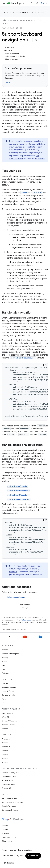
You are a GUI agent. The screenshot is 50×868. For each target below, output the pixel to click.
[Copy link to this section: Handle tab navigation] (34, 312)
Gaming (5, 683)
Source (4, 661)
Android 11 (6, 762)
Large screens (7, 713)
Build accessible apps (16, 597)
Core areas (22, 12)
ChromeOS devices (9, 721)
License (13, 850)
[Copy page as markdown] (36, 40)
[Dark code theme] (43, 364)
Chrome (5, 829)
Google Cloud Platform (11, 837)
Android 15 (6, 747)
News (4, 665)
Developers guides (9, 776)
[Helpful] (17, 28)
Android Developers (9, 20)
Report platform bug (9, 798)
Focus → (8, 83)
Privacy (4, 699)
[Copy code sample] (46, 364)
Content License (26, 620)
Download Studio (8, 784)
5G (3, 703)
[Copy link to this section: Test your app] (23, 171)
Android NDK (7, 788)
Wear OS (5, 717)
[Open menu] (3, 3)
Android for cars (8, 725)
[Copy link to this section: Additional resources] (33, 587)
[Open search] (32, 2)
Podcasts (5, 673)
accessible (28, 147)
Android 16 (6, 743)
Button (24, 192)
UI (33, 12)
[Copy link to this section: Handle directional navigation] (45, 445)
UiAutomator (40, 158)
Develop (7, 12)
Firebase (5, 833)
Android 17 (6, 739)
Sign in (44, 3)
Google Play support (9, 806)
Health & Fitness (8, 691)
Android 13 (6, 754)
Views (41, 12)
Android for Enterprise (10, 654)
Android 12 (6, 758)
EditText (37, 192)
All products (7, 841)
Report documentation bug (12, 802)
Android (5, 650)
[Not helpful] (21, 28)
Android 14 (6, 750)
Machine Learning (9, 687)
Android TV (6, 729)
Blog (3, 669)
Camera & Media (8, 695)
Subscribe (33, 856)
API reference (7, 780)
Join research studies (10, 810)
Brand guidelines (25, 850)
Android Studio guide (10, 772)
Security (5, 657)
